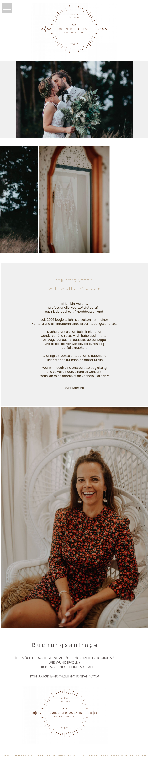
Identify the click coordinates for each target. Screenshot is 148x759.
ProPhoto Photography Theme (88, 755)
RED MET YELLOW (136, 755)
